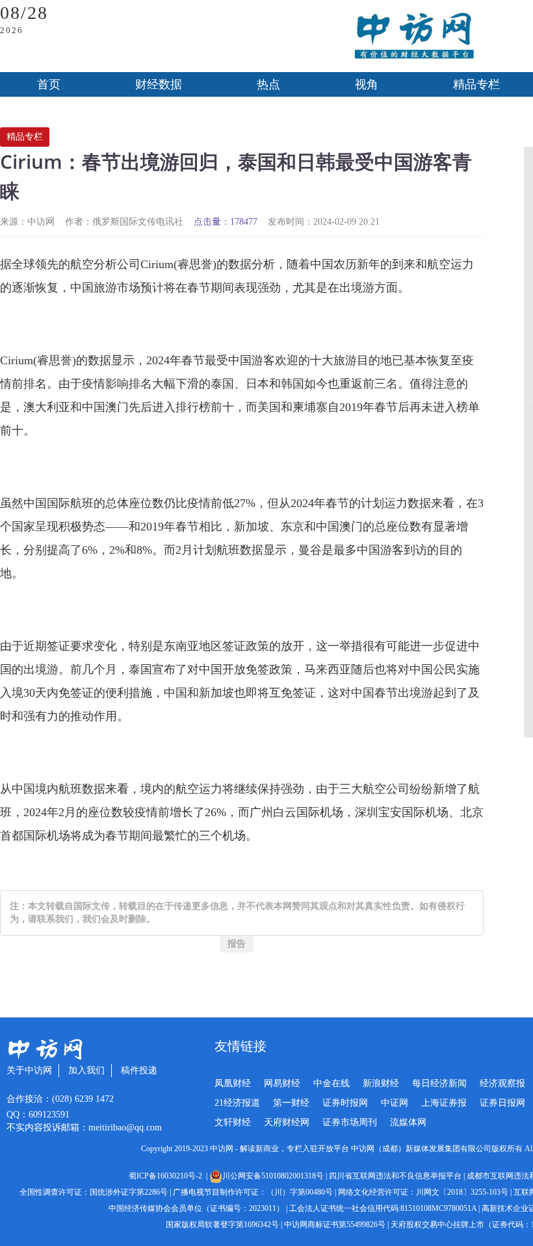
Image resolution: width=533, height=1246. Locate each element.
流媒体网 (408, 1122)
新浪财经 (381, 1083)
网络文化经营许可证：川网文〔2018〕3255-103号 (423, 1192)
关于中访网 (29, 1070)
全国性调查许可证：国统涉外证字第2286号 (94, 1192)
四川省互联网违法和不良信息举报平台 (395, 1175)
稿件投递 (139, 1070)
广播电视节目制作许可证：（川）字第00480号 (253, 1192)
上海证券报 (444, 1103)
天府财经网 (286, 1122)
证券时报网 (345, 1103)
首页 (48, 84)
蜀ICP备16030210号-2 (167, 1175)
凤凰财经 (232, 1083)
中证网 (394, 1103)
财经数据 (158, 84)
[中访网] (414, 36)
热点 (268, 84)
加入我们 (86, 1070)
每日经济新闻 (439, 1083)
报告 (237, 944)
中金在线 (331, 1083)
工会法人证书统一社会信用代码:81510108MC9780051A (382, 1208)
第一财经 (291, 1103)
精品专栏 (24, 137)
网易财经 (282, 1083)
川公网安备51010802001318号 (273, 1175)
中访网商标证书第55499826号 (334, 1224)
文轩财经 (232, 1122)
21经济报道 (237, 1103)
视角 (366, 84)
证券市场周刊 (349, 1122)
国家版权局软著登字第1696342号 (222, 1224)
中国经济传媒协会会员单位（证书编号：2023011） (196, 1208)
